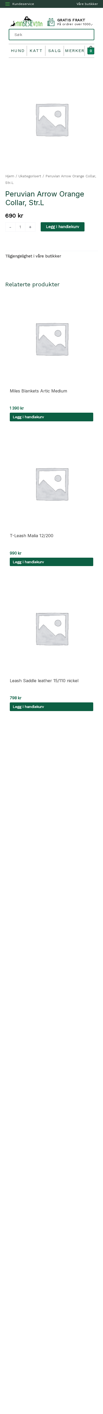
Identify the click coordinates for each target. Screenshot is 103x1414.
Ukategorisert (29, 176)
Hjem (9, 176)
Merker (75, 50)
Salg (54, 50)
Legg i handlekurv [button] (28, 417)
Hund (18, 50)
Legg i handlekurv (62, 226)
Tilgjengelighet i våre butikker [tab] (33, 256)
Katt (36, 50)
